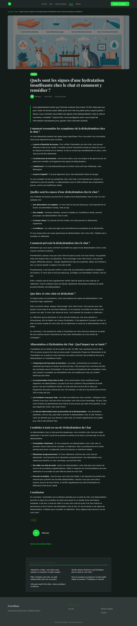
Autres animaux (60, 4)
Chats (71, 4)
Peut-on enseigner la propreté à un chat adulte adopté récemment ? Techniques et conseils (88, 578)
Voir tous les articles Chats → (41, 544)
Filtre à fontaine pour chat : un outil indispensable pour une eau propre (44, 578)
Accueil (44, 4)
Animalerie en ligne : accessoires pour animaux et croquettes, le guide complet (45, 571)
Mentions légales (107, 609)
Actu (51, 4)
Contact (104, 613)
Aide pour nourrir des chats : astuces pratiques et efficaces (48, 585)
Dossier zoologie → (120, 4)
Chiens (78, 4)
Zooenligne (13, 605)
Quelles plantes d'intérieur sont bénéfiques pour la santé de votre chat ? (87, 571)
